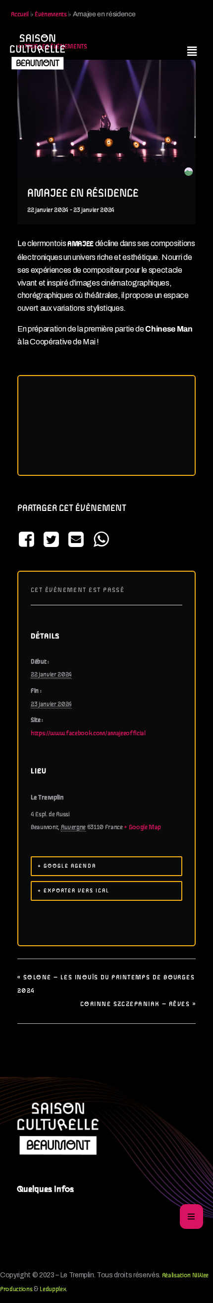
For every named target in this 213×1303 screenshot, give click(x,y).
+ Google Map (142, 827)
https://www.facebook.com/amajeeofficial (88, 733)
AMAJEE (80, 244)
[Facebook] (28, 540)
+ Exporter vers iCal (73, 891)
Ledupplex (53, 1289)
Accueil (20, 14)
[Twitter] (51, 540)
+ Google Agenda (67, 866)
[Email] (76, 540)
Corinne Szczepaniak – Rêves (138, 1004)
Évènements (51, 14)
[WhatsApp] (101, 540)
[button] (191, 51)
